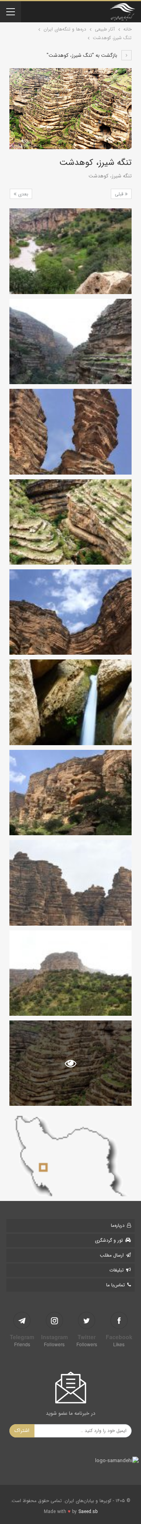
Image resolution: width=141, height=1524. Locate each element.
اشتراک (21, 1430)
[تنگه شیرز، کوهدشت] (70, 251)
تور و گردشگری (109, 1240)
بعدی (22, 194)
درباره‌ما (118, 1225)
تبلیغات (116, 1270)
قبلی (120, 194)
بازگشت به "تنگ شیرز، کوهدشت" (83, 55)
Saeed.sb (88, 1511)
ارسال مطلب (112, 1255)
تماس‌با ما (115, 1285)
